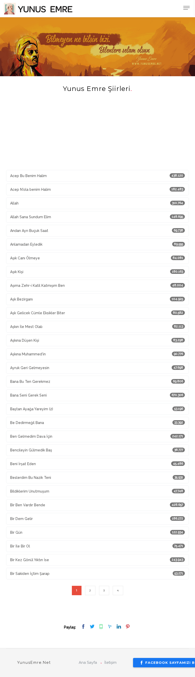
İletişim (110, 662)
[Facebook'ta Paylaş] (84, 626)
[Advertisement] (97, 134)
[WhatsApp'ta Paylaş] (102, 626)
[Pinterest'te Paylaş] (127, 626)
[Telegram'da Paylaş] (110, 626)
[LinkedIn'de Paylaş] (119, 626)
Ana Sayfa (88, 662)
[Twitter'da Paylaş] (93, 626)
